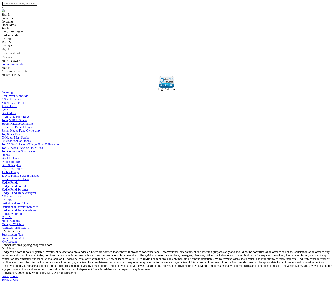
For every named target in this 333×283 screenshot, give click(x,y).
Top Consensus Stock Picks (18, 151)
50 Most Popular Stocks (16, 141)
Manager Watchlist (13, 224)
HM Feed (7, 45)
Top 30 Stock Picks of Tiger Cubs (22, 147)
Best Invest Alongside (15, 95)
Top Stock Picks (11, 134)
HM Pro (7, 38)
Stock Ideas (9, 25)
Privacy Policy (10, 276)
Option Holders (11, 161)
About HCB (9, 106)
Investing (7, 21)
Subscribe (7, 18)
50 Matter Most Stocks (15, 137)
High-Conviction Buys (15, 116)
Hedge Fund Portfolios (15, 186)
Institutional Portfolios (15, 203)
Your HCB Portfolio (14, 102)
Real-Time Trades (12, 32)
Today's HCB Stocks (14, 120)
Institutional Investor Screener (20, 206)
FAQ (5, 109)
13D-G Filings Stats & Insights (20, 175)
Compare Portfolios (13, 213)
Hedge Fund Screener (15, 189)
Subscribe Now (11, 74)
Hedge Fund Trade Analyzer (19, 193)
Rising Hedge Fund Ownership (21, 130)
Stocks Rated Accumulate (17, 123)
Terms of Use (10, 279)
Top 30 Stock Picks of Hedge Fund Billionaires (30, 144)
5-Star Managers (12, 99)
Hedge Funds (10, 35)
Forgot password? (12, 64)
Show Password (11, 60)
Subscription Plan (12, 234)
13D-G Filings (10, 172)
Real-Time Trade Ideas (15, 179)
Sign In (6, 14)
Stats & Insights (11, 165)
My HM (7, 42)
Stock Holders (10, 158)
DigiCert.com (166, 89)
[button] (166, 82)
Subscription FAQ (13, 238)
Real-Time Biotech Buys (17, 127)
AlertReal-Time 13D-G (16, 227)
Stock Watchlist (11, 220)
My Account (9, 241)
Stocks (6, 28)
